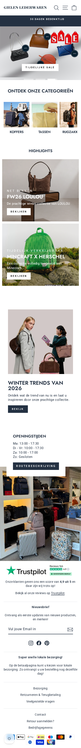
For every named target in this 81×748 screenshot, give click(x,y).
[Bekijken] (40, 190)
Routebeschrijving (36, 466)
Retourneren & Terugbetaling (40, 695)
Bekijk (18, 409)
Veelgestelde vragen (40, 701)
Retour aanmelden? (40, 721)
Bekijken (19, 276)
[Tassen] (44, 114)
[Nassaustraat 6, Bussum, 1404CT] (40, 491)
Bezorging (40, 688)
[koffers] (16, 114)
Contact (40, 714)
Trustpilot (58, 593)
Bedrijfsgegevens (41, 727)
